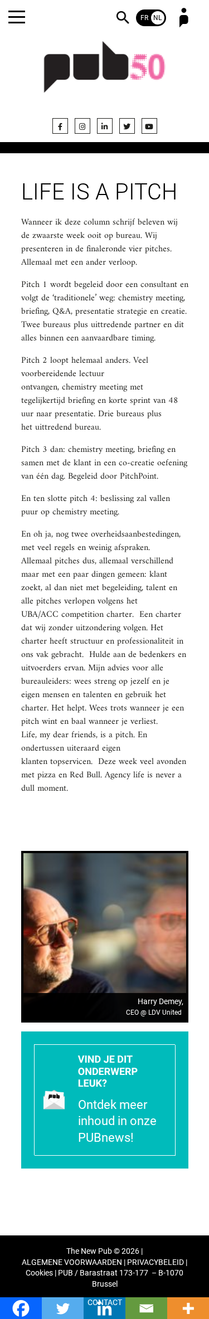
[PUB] (104, 73)
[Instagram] (82, 126)
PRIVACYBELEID (155, 1262)
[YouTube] (149, 126)
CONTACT (105, 1302)
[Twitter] (127, 126)
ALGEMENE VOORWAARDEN (72, 1262)
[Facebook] (60, 126)
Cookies (39, 1273)
